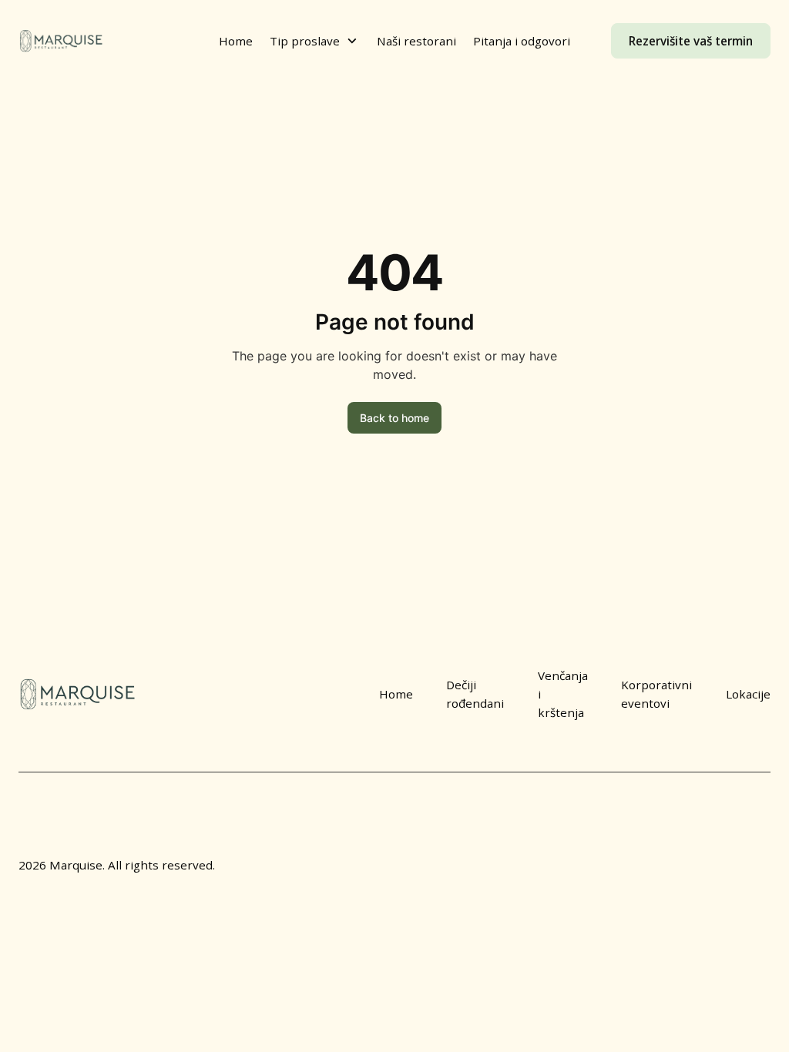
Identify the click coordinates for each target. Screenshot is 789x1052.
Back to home (394, 417)
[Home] (61, 41)
